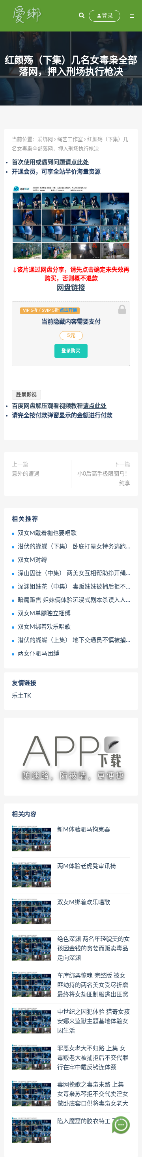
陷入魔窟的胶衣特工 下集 (90, 1121)
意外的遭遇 (25, 474)
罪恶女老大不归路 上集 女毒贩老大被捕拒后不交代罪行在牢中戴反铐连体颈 (92, 1058)
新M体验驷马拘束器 (83, 830)
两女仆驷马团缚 (38, 654)
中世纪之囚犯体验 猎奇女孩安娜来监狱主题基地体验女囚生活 (93, 1021)
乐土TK (21, 696)
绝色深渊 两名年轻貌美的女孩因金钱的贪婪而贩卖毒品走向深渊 (93, 948)
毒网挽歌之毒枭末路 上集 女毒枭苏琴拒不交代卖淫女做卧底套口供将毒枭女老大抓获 (92, 1095)
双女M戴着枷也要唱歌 (47, 533)
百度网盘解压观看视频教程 (59, 406)
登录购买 (71, 350)
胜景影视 (26, 394)
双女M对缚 (32, 560)
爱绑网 (45, 139)
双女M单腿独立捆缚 (44, 613)
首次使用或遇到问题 (50, 162)
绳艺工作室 (70, 139)
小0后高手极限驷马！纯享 (103, 478)
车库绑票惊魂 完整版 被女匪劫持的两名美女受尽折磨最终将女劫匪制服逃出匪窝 (92, 985)
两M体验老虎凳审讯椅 (86, 866)
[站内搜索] (82, 15)
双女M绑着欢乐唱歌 (44, 627)
